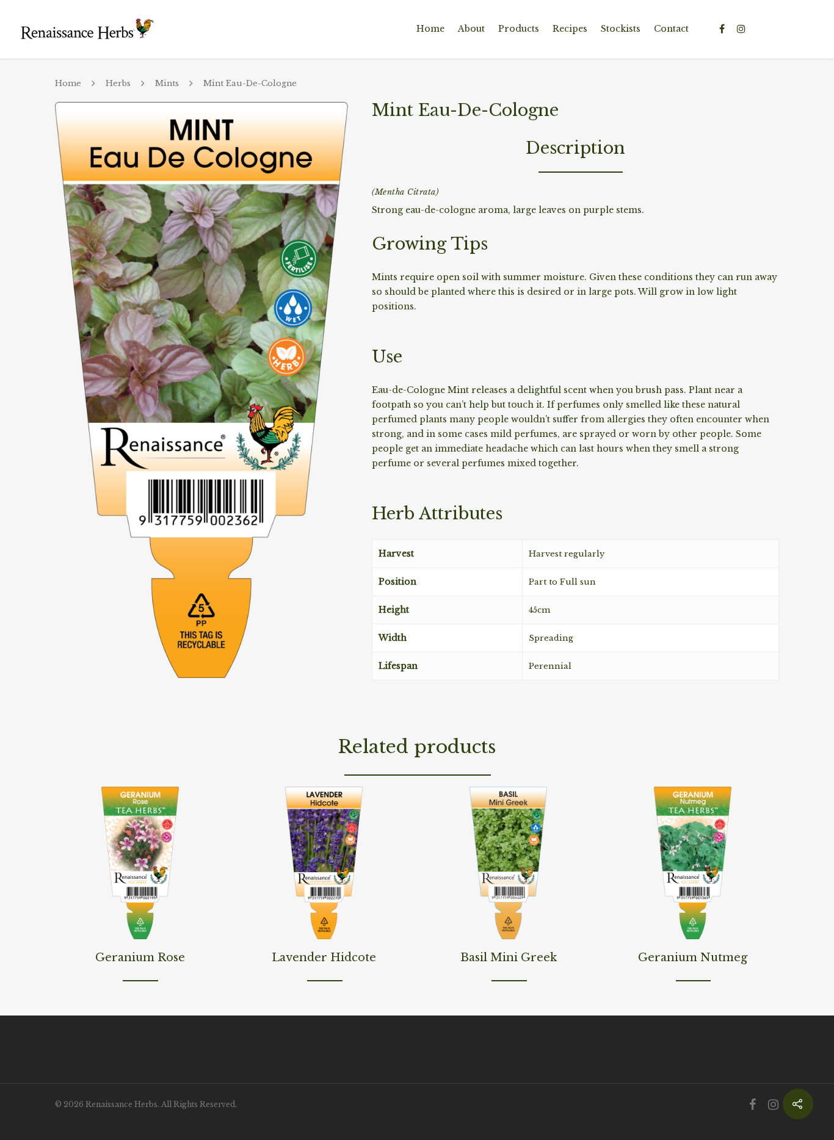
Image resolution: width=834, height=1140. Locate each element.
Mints (167, 83)
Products (518, 28)
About (471, 28)
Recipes (570, 28)
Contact (671, 28)
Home (430, 28)
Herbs (118, 83)
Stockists (620, 28)
